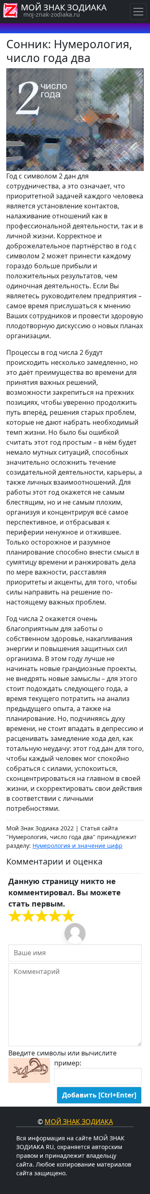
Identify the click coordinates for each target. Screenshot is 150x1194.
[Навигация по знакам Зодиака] (138, 11)
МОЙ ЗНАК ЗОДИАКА (64, 7)
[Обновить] (29, 1070)
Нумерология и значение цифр (77, 846)
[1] (15, 916)
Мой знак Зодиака (79, 1121)
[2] (21, 916)
